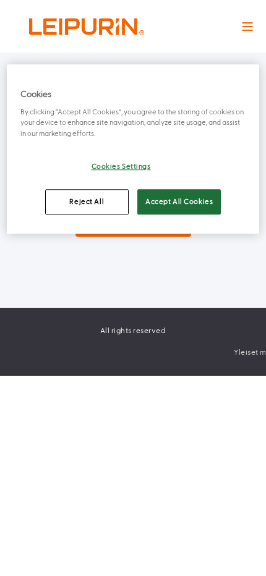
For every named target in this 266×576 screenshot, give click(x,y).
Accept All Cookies (179, 201)
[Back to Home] (86, 26)
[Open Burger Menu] (247, 26)
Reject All (86, 201)
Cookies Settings (121, 166)
